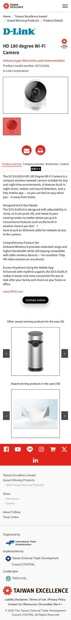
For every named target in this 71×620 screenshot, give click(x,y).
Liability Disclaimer (16, 599)
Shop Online (11, 517)
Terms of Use (38, 599)
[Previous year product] (6, 415)
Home (7, 16)
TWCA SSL (19, 578)
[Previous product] (6, 353)
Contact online (35, 300)
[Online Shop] (52, 449)
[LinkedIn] (35, 460)
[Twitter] (64, 449)
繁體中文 (36, 168)
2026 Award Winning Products (25, 485)
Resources (30, 604)
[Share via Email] (27, 150)
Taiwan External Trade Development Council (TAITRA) (34, 561)
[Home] (13, 5)
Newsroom (13, 498)
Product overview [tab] (12, 163)
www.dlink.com (13, 291)
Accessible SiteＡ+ (50, 604)
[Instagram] (41, 449)
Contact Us (15, 604)
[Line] (30, 449)
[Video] (18, 449)
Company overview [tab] (33, 163)
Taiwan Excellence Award (31, 16)
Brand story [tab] (52, 163)
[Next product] (64, 353)
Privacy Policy (56, 599)
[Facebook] (6, 449)
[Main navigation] (65, 6)
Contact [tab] (64, 163)
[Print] (40, 150)
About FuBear (12, 512)
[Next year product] (64, 415)
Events (10, 503)
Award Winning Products (23, 20)
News (6, 493)
